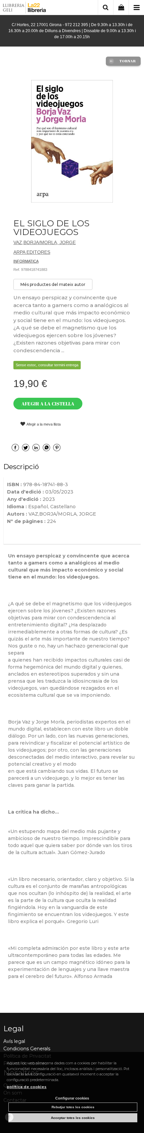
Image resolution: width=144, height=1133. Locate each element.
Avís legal (14, 1041)
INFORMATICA (26, 261)
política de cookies (27, 1086)
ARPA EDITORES (31, 252)
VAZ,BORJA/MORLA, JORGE (44, 242)
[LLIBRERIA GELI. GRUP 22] (25, 8)
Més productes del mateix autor (52, 284)
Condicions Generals (26, 1049)
